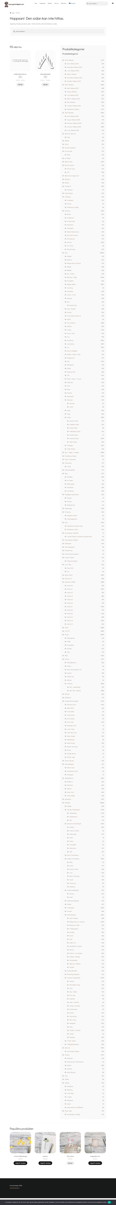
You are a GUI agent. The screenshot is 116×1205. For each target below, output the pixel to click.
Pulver (69, 466)
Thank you (73, 883)
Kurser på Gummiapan (72, 554)
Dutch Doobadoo (70, 459)
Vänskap (72, 1037)
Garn (66, 522)
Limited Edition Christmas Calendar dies (79, 536)
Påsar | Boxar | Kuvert (74, 379)
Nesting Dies (71, 372)
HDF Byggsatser (70, 547)
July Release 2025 (72, 95)
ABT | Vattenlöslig (75, 687)
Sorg (71, 1027)
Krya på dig (73, 1016)
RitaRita (69, 1069)
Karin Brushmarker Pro (74, 670)
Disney (69, 204)
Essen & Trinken (74, 831)
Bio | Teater (70, 274)
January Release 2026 (74, 127)
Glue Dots (70, 568)
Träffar (67, 1079)
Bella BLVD (70, 708)
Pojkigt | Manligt (75, 957)
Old (68, 375)
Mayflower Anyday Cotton (75, 526)
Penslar (69, 501)
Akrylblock (70, 1086)
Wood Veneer (71, 249)
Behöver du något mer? (72, 176)
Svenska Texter (74, 438)
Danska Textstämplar (73, 810)
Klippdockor (70, 358)
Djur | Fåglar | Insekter (72, 452)
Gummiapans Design (73, 1114)
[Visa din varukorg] (113, 3)
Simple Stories (71, 754)
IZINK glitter (70, 484)
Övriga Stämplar (72, 971)
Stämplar (67, 803)
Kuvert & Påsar (69, 557)
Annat (66, 144)
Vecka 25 (70, 599)
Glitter (69, 641)
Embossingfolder (70, 470)
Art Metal (67, 158)
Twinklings (70, 491)
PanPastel (70, 487)
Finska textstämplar (73, 890)
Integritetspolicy (14, 1188)
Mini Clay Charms (72, 235)
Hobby (69, 330)
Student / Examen (75, 1030)
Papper (69, 498)
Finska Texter (73, 428)
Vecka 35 (70, 624)
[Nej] (114, 1202)
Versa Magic (71, 796)
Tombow (69, 683)
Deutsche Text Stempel (74, 824)
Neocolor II (68, 578)
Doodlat (72, 932)
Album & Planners (70, 134)
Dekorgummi (71, 638)
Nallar (69, 368)
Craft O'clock (71, 715)
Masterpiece (71, 740)
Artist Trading (74, 918)
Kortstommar (68, 550)
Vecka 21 (69, 589)
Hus (68, 337)
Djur (68, 302)
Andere (72, 827)
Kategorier (42, 3)
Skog (68, 410)
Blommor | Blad (72, 277)
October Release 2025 (74, 106)
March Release (71, 74)
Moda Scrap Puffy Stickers (75, 1062)
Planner (67, 694)
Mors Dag (73, 1020)
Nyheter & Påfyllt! (70, 582)
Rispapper (70, 775)
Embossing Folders (73, 207)
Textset (72, 1034)
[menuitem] (72, 3)
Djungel (69, 298)
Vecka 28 (70, 610)
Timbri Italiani (71, 1041)
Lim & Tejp (68, 564)
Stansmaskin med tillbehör (75, 1107)
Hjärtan (69, 326)
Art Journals (68, 151)
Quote (71, 880)
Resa (68, 389)
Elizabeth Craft (71, 726)
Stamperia (68, 799)
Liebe (71, 838)
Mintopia (70, 1058)
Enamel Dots (71, 221)
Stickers (67, 1055)
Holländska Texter (75, 431)
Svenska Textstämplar (73, 978)
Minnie (72, 950)
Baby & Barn (69, 162)
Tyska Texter (73, 442)
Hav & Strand (71, 323)
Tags (68, 414)
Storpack (70, 190)
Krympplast (70, 645)
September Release (73, 109)
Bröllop (67, 183)
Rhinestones (71, 239)
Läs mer (20, 84)
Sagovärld (70, 396)
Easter (71, 866)
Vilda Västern (71, 449)
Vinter (71, 407)
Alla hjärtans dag (75, 985)
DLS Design (70, 719)
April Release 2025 (73, 88)
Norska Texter (74, 435)
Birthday (67, 179)
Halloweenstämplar (73, 901)
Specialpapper (69, 764)
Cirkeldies (70, 291)
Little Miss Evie (71, 733)
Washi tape (68, 1111)
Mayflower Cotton (72, 529)
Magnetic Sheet (72, 515)
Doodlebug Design (70, 456)
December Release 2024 (74, 67)
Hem (36, 3)
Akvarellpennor (71, 662)
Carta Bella (70, 711)
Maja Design (71, 736)
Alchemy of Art (71, 705)
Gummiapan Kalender (71, 533)
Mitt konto (63, 3)
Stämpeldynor (69, 778)
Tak (71, 820)
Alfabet (67, 141)
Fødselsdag (73, 813)
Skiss (68, 155)
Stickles (69, 649)
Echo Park (70, 722)
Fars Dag (72, 995)
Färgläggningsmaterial (72, 494)
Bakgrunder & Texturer (74, 263)
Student (72, 967)
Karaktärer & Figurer (76, 946)
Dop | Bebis (73, 992)
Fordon (69, 312)
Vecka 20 (70, 585)
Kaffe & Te (73, 943)
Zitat (71, 852)
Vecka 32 (70, 617)
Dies (66, 253)
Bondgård (70, 281)
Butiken (50, 3)
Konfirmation (73, 1009)
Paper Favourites (72, 747)
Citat (71, 988)
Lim (68, 571)
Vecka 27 (69, 606)
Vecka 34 (70, 620)
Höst (71, 939)
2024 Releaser (69, 60)
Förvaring (68, 512)
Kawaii (69, 673)
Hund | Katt (70, 333)
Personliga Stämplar (73, 974)
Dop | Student (71, 309)
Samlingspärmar (72, 519)
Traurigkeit (73, 845)
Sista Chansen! (69, 761)
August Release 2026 (73, 120)
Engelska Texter (74, 424)
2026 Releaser (69, 113)
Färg (66, 473)
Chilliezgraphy (74, 929)
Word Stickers (71, 1072)
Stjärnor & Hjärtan (75, 964)
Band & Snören (69, 165)
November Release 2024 (74, 78)
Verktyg (67, 1083)
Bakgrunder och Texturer (77, 922)
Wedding (72, 887)
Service (56, 3)
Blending (70, 1090)
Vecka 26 (70, 603)
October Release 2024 (74, 81)
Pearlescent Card (72, 771)
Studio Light (71, 757)
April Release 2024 (73, 64)
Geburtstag (73, 834)
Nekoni (69, 1065)
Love (71, 873)
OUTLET (67, 631)
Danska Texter (74, 421)
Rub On (69, 242)
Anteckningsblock (70, 148)
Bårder (69, 267)
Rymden (69, 393)
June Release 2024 (73, 71)
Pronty (69, 750)
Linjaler (69, 1097)
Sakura (69, 680)
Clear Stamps (69, 193)
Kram (71, 897)
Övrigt (66, 634)
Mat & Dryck (68, 575)
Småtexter (72, 1023)
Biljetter (69, 270)
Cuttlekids (70, 200)
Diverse (72, 894)
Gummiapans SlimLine (74, 316)
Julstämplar (70, 908)
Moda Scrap (71, 743)
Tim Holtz (70, 246)
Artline (69, 666)
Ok (109, 1202)
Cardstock (68, 186)
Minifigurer (70, 365)
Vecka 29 (70, 613)
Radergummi (71, 505)
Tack (66, 1076)
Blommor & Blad (74, 925)
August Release (72, 92)
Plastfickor (68, 698)
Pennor (67, 659)
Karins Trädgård (72, 351)
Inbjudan (72, 999)
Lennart (69, 911)
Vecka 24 (70, 596)
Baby (71, 862)
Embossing (68, 463)
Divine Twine (71, 169)
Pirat (68, 386)
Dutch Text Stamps (72, 855)
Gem (68, 137)
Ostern (71, 841)
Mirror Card (70, 768)
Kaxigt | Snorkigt (75, 1006)
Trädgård (70, 445)
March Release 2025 (73, 99)
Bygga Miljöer (71, 284)
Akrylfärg (69, 477)
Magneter (70, 1100)
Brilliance (70, 782)
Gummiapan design (73, 1051)
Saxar (69, 1104)
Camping (70, 288)
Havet (71, 936)
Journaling (70, 344)
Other (66, 628)
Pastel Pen (70, 677)
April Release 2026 (73, 116)
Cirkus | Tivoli (71, 295)
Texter (69, 417)
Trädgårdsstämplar (73, 1044)
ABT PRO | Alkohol (75, 691)
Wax (68, 652)
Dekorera (67, 211)
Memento (70, 785)
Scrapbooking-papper (71, 701)
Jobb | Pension (74, 1002)
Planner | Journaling (76, 953)
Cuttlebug (68, 197)
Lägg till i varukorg (20, 1163)
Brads (69, 214)
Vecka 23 (70, 592)
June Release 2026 (73, 130)
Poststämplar (73, 960)
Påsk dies (70, 382)
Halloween (68, 543)
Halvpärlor (70, 228)
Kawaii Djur (73, 305)
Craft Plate (70, 1093)
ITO (68, 172)
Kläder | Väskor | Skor (73, 354)
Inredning (70, 340)
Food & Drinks (74, 869)
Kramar (72, 1013)
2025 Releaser (69, 85)
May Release (71, 102)
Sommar (72, 403)
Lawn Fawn (71, 729)
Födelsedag (68, 508)
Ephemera (70, 225)
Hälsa (69, 319)
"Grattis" (72, 981)
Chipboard (70, 218)
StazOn (69, 789)
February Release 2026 (74, 123)
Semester (70, 400)
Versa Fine (70, 792)
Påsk (66, 655)
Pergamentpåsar (72, 561)
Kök (68, 361)
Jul (68, 347)
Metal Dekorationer (73, 232)
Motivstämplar (71, 915)
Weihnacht (73, 848)
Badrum (69, 260)
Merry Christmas (74, 876)
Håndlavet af (73, 817)
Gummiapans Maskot (71, 540)
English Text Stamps (73, 859)
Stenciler (67, 1048)
